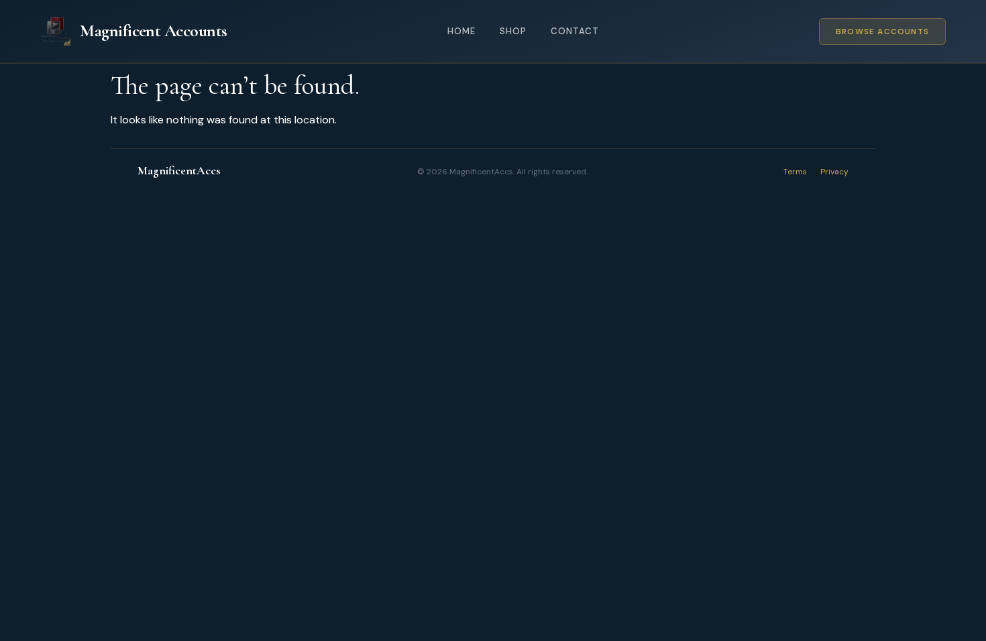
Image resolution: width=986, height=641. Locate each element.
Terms (795, 171)
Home (461, 31)
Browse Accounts (882, 31)
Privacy (834, 171)
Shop (513, 31)
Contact (575, 31)
